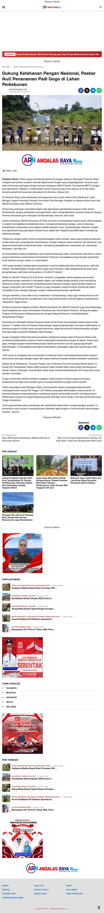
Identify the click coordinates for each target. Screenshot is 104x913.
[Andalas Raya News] (52, 6)
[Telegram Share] (93, 90)
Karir (68, 885)
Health (9, 702)
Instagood (11, 697)
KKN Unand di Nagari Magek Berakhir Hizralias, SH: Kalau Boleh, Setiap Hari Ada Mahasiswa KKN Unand (79, 438)
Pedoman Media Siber (12, 897)
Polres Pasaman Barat (21, 627)
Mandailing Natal (43, 585)
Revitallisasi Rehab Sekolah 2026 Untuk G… (32, 598)
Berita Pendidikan (19, 617)
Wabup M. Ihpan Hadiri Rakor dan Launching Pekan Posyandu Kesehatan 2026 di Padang (85, 480)
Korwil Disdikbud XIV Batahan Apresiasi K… (33, 619)
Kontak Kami (40, 893)
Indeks (5, 885)
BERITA (14, 585)
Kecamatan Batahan (26, 585)
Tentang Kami (8, 893)
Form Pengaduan (74, 893)
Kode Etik (39, 885)
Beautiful (11, 692)
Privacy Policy (41, 889)
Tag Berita (11, 688)
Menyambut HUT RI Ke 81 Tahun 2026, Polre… (33, 629)
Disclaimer (71, 889)
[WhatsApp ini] (99, 90)
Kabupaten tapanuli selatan (24, 596)
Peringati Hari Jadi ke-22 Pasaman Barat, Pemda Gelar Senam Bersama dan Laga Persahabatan (18, 517)
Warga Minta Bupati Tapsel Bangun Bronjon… (33, 608)
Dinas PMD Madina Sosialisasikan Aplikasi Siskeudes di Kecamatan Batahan (26, 438)
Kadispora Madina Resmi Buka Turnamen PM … (34, 588)
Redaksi (6, 889)
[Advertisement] (52, 31)
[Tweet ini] (87, 90)
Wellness (11, 706)
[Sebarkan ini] (81, 90)
